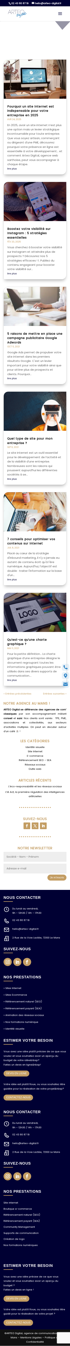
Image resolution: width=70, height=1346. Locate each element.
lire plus (12, 168)
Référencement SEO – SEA (35, 760)
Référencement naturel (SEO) (22, 1215)
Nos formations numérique (21, 1022)
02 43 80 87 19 (20, 3)
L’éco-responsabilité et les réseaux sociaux (35, 786)
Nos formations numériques (21, 1245)
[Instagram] (8, 962)
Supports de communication (21, 1233)
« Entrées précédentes (17, 693)
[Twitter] (35, 825)
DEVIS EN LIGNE (16, 1073)
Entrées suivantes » (54, 693)
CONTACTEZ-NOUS (18, 1097)
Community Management (19, 1227)
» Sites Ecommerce (15, 995)
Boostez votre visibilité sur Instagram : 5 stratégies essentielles (29, 233)
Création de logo (14, 1239)
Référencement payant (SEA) (22, 1221)
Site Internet (35, 751)
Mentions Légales (31, 1337)
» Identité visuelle (14, 1028)
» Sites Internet (12, 988)
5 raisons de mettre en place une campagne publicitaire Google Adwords (35, 338)
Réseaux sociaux (35, 764)
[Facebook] (27, 825)
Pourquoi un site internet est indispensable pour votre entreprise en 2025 (30, 110)
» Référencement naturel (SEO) (23, 1001)
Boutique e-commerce (18, 1209)
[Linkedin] (43, 825)
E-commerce (35, 756)
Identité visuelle (35, 747)
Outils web (35, 769)
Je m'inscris (57, 877)
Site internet (11, 1202)
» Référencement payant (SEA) (23, 1008)
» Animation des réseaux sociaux (24, 1015)
